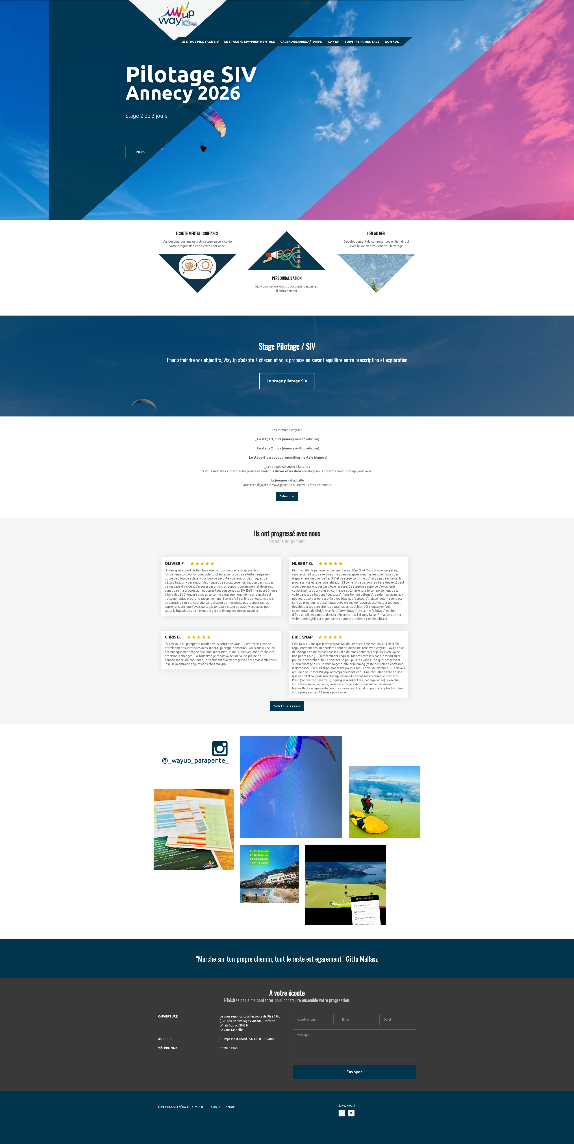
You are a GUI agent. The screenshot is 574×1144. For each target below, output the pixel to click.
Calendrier (287, 496)
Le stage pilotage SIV (287, 381)
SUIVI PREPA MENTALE (362, 42)
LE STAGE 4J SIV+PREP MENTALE (249, 42)
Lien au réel (376, 233)
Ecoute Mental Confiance (197, 233)
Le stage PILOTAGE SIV (200, 42)
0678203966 (229, 1048)
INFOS (140, 152)
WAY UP (333, 42)
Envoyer (354, 1072)
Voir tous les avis (287, 706)
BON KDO (392, 42)
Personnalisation (287, 278)
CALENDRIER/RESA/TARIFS (301, 42)
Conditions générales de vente (181, 1106)
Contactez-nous (223, 1106)
